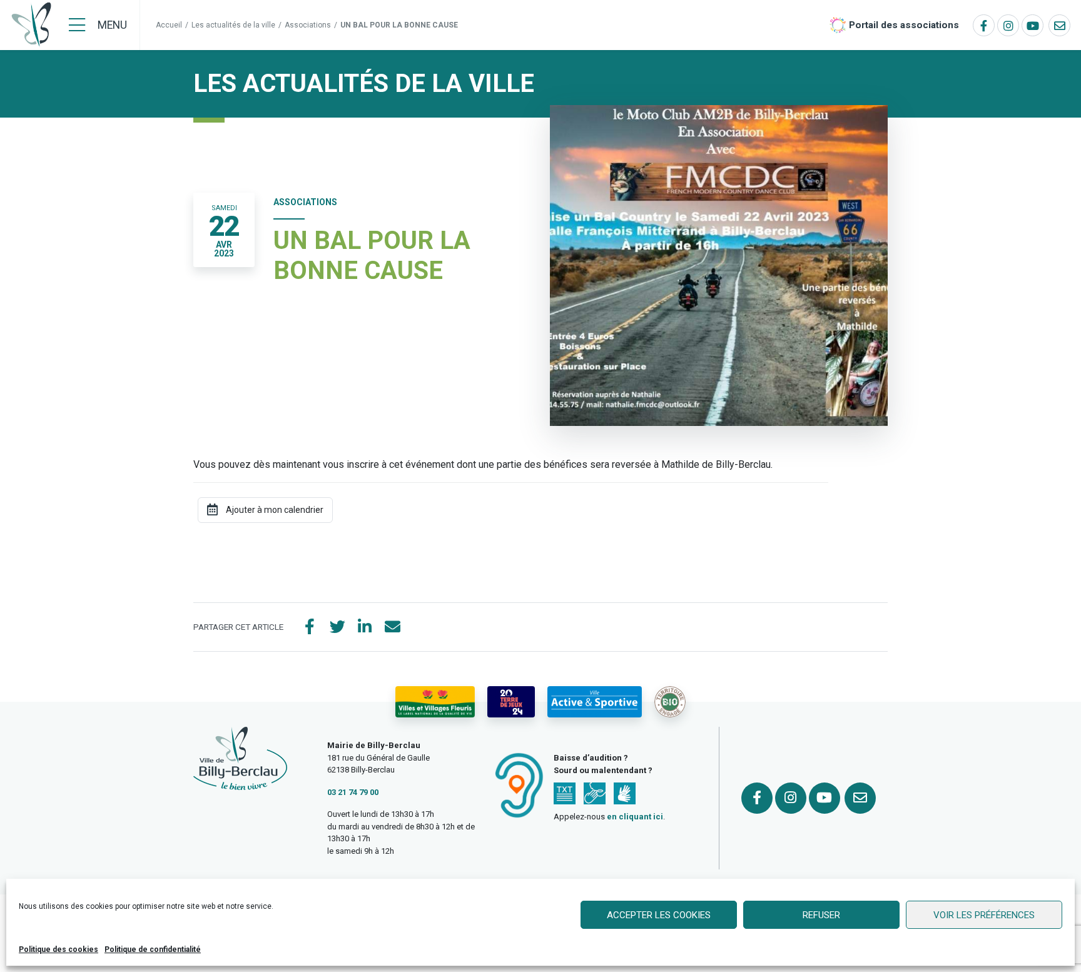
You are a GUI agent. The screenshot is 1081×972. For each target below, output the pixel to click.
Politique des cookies (58, 949)
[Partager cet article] (392, 627)
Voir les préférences (984, 915)
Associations (308, 25)
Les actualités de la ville (233, 25)
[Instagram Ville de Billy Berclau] (1008, 25)
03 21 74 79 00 (352, 792)
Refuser (821, 915)
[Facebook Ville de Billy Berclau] (984, 25)
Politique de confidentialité (152, 949)
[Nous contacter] (1059, 25)
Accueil (169, 25)
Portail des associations (904, 25)
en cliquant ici (635, 816)
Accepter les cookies (659, 915)
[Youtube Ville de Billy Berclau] (1032, 25)
